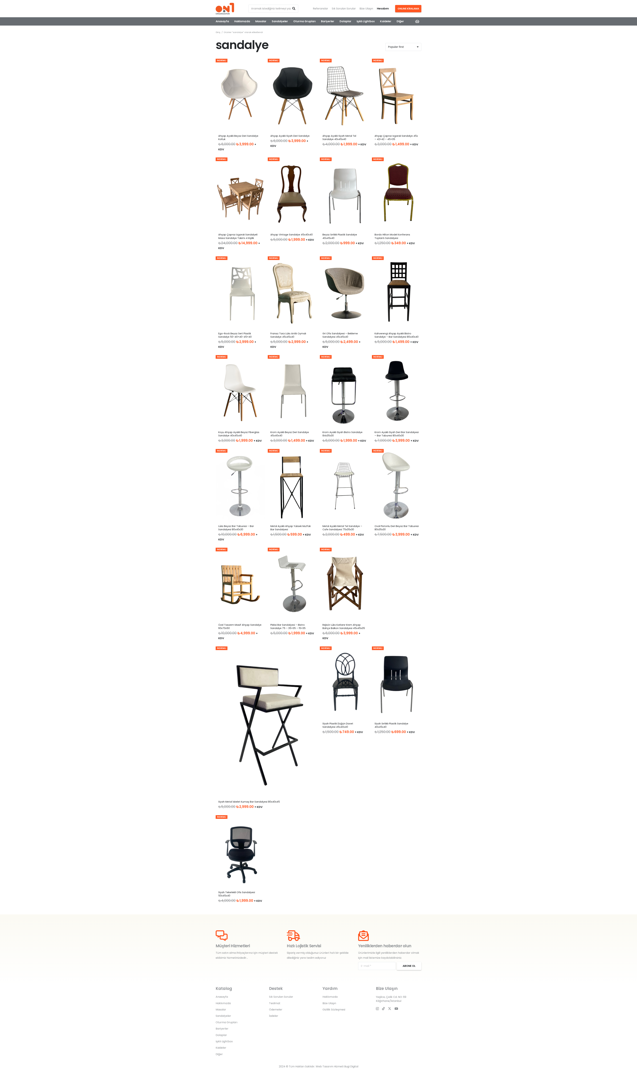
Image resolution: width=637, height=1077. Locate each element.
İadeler (273, 1016)
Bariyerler (222, 1029)
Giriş (218, 32)
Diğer (219, 1054)
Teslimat (274, 1003)
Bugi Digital (351, 1066)
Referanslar (320, 8)
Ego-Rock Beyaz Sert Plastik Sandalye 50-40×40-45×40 (235, 335)
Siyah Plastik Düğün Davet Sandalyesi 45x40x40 (337, 725)
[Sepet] (417, 21)
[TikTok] (383, 1008)
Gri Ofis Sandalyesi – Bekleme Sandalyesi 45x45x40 (340, 335)
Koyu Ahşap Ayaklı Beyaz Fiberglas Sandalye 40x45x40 (238, 434)
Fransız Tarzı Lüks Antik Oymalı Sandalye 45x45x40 (288, 335)
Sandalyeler (223, 1016)
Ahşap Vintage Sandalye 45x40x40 (291, 234)
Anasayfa (222, 997)
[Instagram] (377, 1008)
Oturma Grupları (226, 1022)
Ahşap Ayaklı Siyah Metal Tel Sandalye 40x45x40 (339, 137)
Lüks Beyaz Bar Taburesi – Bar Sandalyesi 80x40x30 (236, 527)
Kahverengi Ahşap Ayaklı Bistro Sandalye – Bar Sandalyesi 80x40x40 (397, 335)
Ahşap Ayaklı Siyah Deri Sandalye (290, 136)
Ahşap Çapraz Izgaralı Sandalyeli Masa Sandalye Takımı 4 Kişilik (237, 236)
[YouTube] (396, 1008)
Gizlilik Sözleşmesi (333, 1009)
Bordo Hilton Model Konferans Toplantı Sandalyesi (392, 236)
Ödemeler (275, 1009)
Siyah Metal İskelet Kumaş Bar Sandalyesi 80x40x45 (249, 801)
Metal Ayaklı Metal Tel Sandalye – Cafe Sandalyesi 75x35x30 (342, 527)
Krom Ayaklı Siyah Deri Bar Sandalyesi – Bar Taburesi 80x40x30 (397, 434)
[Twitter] (389, 1008)
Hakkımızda (223, 1003)
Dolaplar (221, 1035)
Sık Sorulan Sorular (344, 8)
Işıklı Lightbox (224, 1041)
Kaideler (221, 1048)
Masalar (221, 1009)
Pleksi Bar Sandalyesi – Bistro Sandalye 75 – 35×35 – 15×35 (288, 626)
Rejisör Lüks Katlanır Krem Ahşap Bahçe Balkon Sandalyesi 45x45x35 (343, 626)
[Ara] (293, 9)
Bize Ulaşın (366, 8)
